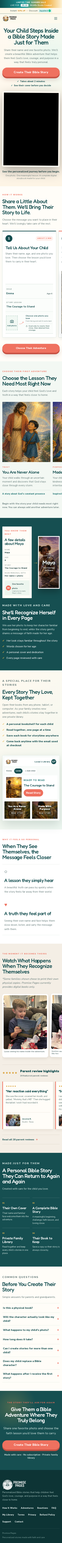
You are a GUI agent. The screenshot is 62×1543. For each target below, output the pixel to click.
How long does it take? (18, 1339)
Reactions (42, 1508)
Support (6, 1521)
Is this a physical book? (18, 1308)
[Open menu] (55, 18)
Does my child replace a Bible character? (22, 1363)
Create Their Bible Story (31, 72)
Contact (19, 1521)
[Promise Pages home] (10, 18)
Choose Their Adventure (31, 348)
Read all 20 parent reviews (20, 1139)
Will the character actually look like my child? (28, 1319)
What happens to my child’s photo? (26, 1330)
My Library (8, 1514)
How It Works (9, 1508)
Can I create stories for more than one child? (28, 1350)
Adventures (27, 1508)
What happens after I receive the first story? (27, 1376)
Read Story (33, 793)
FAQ (54, 1508)
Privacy (32, 1514)
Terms (21, 1514)
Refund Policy (47, 1514)
